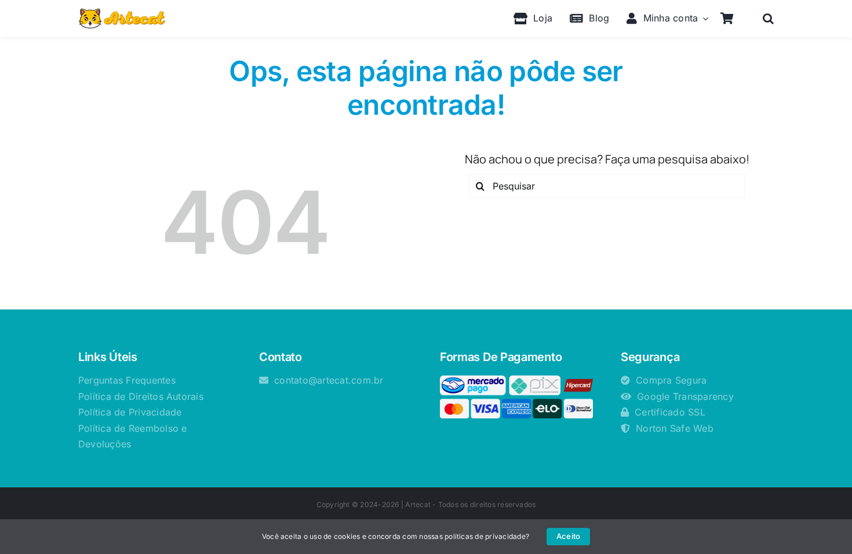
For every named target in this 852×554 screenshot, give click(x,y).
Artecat (418, 504)
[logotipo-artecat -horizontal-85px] (121, 13)
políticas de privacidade (485, 536)
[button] (768, 18)
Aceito (568, 536)
